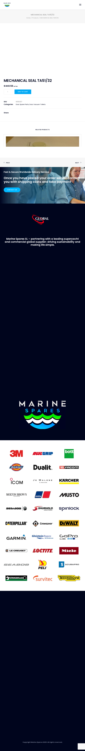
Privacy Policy (9, 650)
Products (35, 18)
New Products (9, 697)
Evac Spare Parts (22, 104)
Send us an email (10, 721)
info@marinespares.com (36, 294)
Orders (6, 667)
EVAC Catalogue (10, 683)
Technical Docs (10, 686)
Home (28, 18)
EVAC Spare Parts (10, 700)
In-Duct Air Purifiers (11, 702)
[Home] (42, 415)
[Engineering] (42, 481)
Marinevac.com (42, 352)
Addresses (8, 669)
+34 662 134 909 (58, 294)
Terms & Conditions (11, 653)
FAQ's (6, 648)
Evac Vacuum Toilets (38, 104)
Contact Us (12, 190)
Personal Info (9, 672)
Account (7, 664)
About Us (7, 643)
